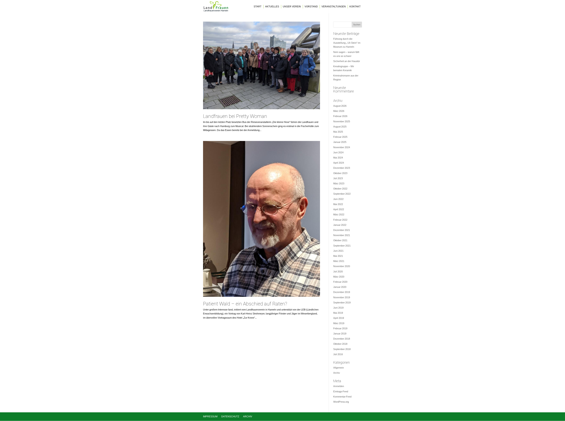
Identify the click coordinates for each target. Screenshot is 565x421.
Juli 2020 (338, 271)
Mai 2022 (338, 204)
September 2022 (342, 194)
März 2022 (338, 214)
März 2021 (338, 261)
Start (257, 6)
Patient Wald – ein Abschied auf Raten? (245, 304)
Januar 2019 (339, 333)
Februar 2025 (340, 137)
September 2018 (342, 349)
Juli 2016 (338, 354)
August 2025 (340, 126)
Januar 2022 (339, 225)
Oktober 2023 (340, 173)
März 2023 (338, 183)
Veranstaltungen (333, 6)
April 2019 (338, 318)
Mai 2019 (338, 313)
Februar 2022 (340, 220)
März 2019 (338, 323)
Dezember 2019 (341, 292)
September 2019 (342, 302)
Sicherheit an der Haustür (346, 61)
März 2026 (338, 111)
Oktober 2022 (340, 188)
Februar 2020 (340, 282)
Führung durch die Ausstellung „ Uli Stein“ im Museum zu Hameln (346, 43)
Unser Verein (292, 6)
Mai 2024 (338, 157)
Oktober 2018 (340, 344)
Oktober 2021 (340, 240)
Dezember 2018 (341, 339)
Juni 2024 (338, 152)
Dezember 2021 (341, 230)
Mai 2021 (338, 256)
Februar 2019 (340, 328)
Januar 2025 (339, 142)
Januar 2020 (339, 287)
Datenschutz (230, 416)
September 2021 (342, 245)
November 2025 (341, 121)
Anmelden (338, 386)
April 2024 (338, 163)
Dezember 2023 (341, 168)
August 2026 (340, 106)
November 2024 (341, 147)
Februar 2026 (340, 116)
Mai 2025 (338, 132)
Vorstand (311, 6)
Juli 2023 (338, 178)
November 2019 (341, 297)
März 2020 (338, 276)
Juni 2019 (338, 307)
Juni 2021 (338, 251)
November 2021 (341, 235)
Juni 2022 (338, 199)
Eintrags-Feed (340, 391)
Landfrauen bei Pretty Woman (235, 116)
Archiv (336, 373)
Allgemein (338, 367)
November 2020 (341, 266)
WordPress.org (341, 402)
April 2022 (338, 209)
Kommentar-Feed (342, 396)
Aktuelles (272, 6)
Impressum (210, 416)
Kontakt (355, 6)
